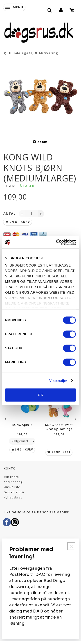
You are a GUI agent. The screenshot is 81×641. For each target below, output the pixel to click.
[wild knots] (40, 96)
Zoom (42, 142)
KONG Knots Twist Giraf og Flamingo (59, 427)
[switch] (69, 334)
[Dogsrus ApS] (38, 32)
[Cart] (72, 9)
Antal (10, 213)
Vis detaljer (58, 380)
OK (40, 395)
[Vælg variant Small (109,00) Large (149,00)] (22, 441)
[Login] (61, 9)
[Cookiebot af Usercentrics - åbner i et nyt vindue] (57, 242)
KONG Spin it (22, 425)
